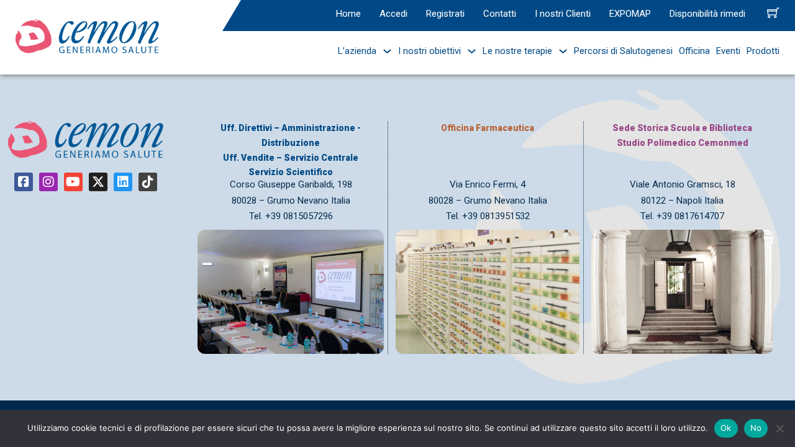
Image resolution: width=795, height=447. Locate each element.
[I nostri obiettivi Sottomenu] (468, 51)
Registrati (445, 13)
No (756, 428)
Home (348, 13)
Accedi (393, 13)
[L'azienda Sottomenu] (384, 51)
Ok (726, 428)
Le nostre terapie (517, 50)
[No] (779, 428)
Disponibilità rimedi (707, 13)
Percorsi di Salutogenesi (623, 50)
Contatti (499, 13)
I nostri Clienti (563, 13)
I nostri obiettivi (429, 50)
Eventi (728, 50)
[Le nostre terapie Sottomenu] (560, 51)
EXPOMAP (630, 13)
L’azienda (357, 50)
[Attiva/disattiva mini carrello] (773, 12)
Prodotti (763, 50)
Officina (694, 50)
